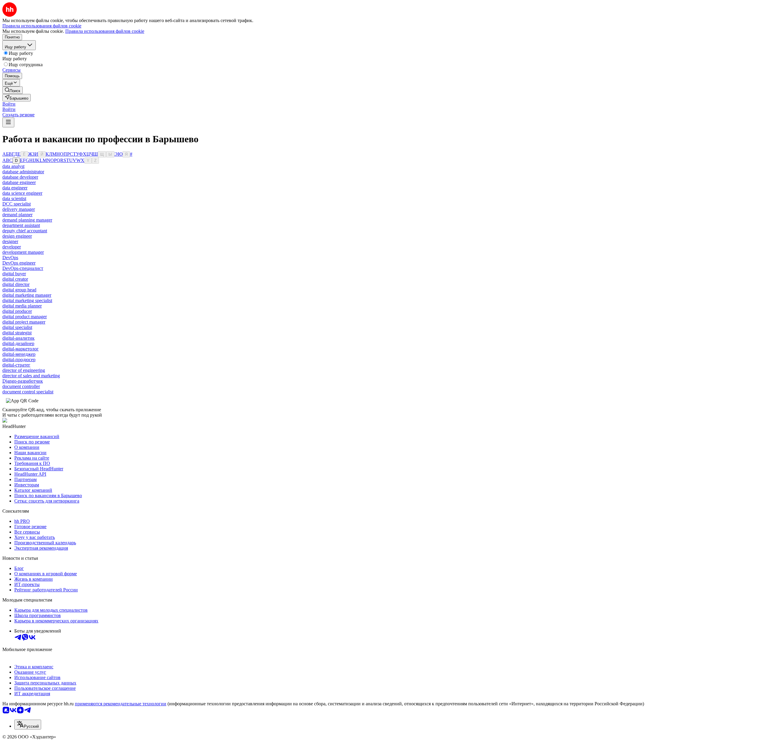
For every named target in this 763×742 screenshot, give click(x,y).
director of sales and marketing (31, 375)
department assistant (21, 225)
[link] (12, 90)
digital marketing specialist (27, 300)
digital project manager (23, 321)
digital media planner (22, 305)
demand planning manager (27, 219)
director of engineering (23, 370)
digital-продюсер (18, 359)
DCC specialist (16, 203)
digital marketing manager (26, 295)
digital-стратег (16, 364)
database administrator (23, 171)
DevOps (10, 257)
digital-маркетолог (20, 348)
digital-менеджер (18, 354)
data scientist (14, 198)
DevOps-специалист (22, 268)
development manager (23, 252)
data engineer (14, 187)
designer (10, 241)
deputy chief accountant (24, 230)
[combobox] (27, 724)
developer (11, 246)
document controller (21, 386)
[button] (8, 103)
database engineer (19, 182)
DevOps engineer (18, 262)
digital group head (19, 289)
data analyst (13, 166)
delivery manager (18, 209)
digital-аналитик (18, 338)
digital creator (15, 279)
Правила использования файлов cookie (104, 31)
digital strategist (17, 332)
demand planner (17, 214)
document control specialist (27, 391)
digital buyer (14, 273)
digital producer (17, 311)
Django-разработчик (22, 381)
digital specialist (17, 327)
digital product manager (24, 316)
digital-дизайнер (18, 343)
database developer (20, 177)
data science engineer (22, 193)
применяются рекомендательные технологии (120, 703)
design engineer (17, 236)
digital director (16, 284)
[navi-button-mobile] (8, 122)
